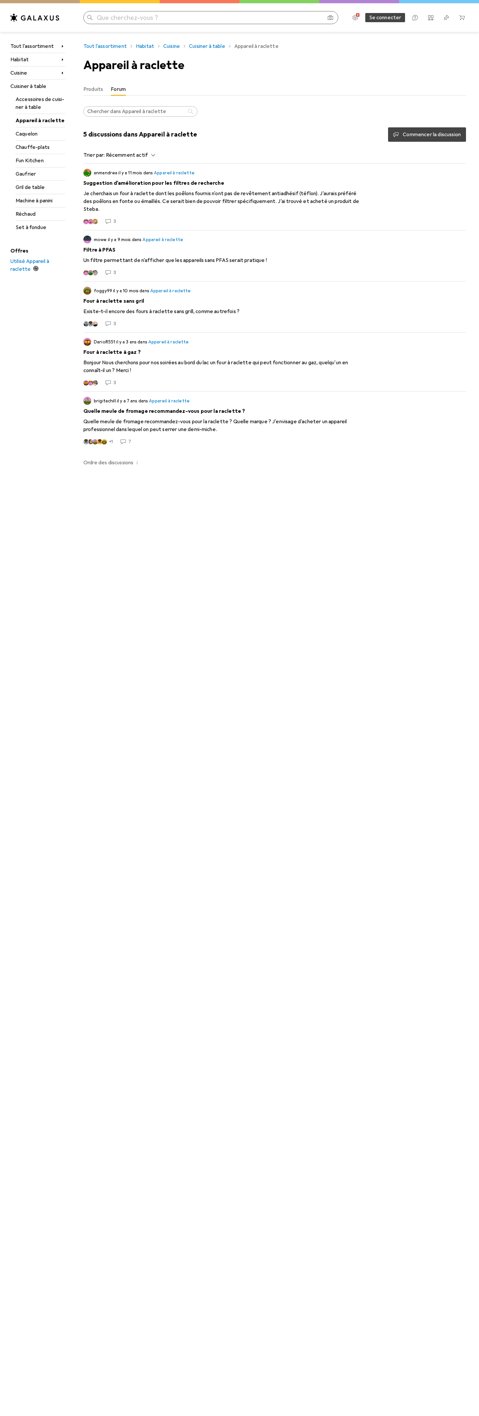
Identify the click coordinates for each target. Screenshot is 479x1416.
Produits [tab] (93, 89)
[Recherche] (191, 111)
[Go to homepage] (34, 17)
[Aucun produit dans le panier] (462, 17)
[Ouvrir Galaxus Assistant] (415, 17)
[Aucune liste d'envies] (446, 17)
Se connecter (385, 17)
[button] (137, 462)
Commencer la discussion (432, 134)
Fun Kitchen (30, 160)
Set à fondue (31, 227)
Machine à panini (34, 200)
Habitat (19, 59)
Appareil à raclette (40, 120)
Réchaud (26, 214)
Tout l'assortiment (32, 46)
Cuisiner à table (28, 86)
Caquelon (26, 134)
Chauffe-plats (33, 147)
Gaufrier (26, 174)
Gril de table (30, 187)
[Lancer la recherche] (89, 17)
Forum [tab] (118, 89)
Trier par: (94, 155)
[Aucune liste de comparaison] (431, 17)
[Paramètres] (355, 17)
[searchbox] (140, 111)
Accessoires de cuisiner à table (40, 103)
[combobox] (129, 155)
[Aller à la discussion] (275, 197)
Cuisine (18, 73)
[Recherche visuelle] (330, 17)
